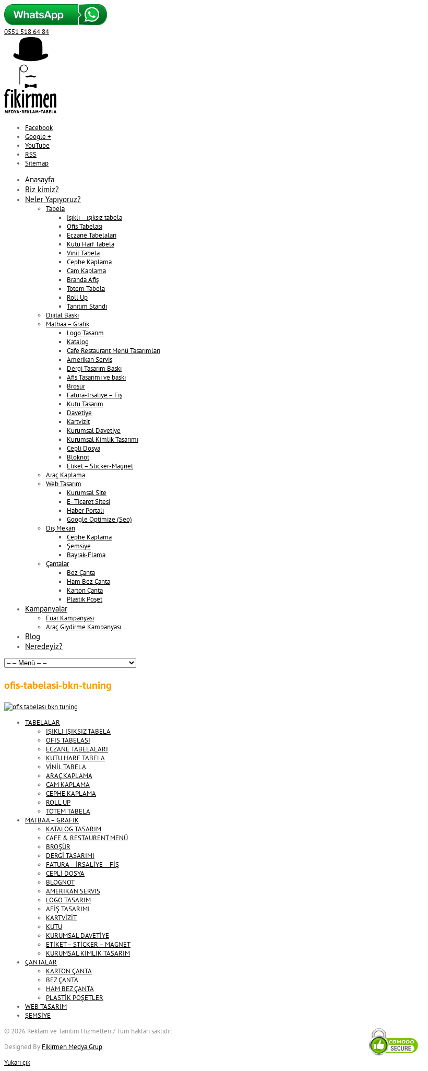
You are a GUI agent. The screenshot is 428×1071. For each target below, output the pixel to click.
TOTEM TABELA (68, 811)
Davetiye (79, 412)
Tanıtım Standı (87, 306)
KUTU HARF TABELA (75, 758)
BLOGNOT (60, 882)
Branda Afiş (83, 279)
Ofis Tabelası (84, 226)
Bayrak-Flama (86, 554)
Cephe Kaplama (89, 261)
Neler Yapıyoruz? (53, 199)
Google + (38, 136)
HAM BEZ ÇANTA (70, 988)
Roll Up (77, 297)
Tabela (55, 208)
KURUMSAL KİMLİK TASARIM (88, 953)
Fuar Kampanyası (70, 618)
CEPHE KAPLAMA (71, 793)
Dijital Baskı (62, 315)
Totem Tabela (86, 288)
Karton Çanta (85, 590)
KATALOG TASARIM (73, 829)
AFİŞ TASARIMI (68, 908)
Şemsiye (79, 546)
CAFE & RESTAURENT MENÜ (87, 837)
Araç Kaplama (65, 474)
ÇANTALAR (41, 962)
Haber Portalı (85, 510)
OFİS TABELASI (68, 740)
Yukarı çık (17, 1062)
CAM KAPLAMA (68, 784)
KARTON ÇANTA (69, 971)
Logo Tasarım (85, 332)
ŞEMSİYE (38, 1015)
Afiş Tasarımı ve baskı (96, 377)
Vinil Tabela (83, 253)
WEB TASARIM (46, 1006)
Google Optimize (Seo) (99, 519)
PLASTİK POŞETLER (74, 997)
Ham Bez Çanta (88, 581)
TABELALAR (42, 722)
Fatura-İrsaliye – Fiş (94, 395)
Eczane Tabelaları (91, 235)
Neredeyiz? (44, 646)
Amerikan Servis (89, 359)
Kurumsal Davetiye (94, 430)
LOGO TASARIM (68, 900)
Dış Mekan (60, 528)
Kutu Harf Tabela (90, 244)
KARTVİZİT (61, 917)
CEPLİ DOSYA (65, 873)
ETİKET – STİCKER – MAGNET (88, 944)
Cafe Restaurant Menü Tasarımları (113, 350)
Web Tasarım (63, 483)
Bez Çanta (81, 572)
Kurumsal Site (86, 492)
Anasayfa (39, 179)
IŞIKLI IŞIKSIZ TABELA (78, 731)
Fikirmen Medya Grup (72, 1046)
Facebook (39, 127)
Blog (32, 636)
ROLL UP (58, 802)
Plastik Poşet (84, 599)
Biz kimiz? (42, 189)
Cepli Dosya (83, 448)
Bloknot (78, 457)
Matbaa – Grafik (67, 324)
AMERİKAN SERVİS (73, 891)
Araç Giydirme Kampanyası (83, 626)
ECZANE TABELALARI (77, 749)
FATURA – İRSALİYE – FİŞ (82, 864)
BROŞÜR (58, 846)
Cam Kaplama (86, 270)
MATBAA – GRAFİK (52, 820)
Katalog (78, 341)
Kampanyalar (46, 609)
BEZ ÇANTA (62, 979)
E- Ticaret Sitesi (88, 501)
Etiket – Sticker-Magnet (100, 466)
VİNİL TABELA (66, 766)
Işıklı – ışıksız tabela (94, 217)
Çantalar (57, 563)
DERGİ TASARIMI (70, 855)
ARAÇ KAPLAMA (69, 775)
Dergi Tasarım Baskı (94, 368)
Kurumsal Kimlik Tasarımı (102, 439)
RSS (31, 154)
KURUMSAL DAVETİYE (77, 935)
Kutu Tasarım (85, 403)
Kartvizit (78, 421)
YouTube (37, 145)
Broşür (76, 386)
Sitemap (37, 163)
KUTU (54, 926)
